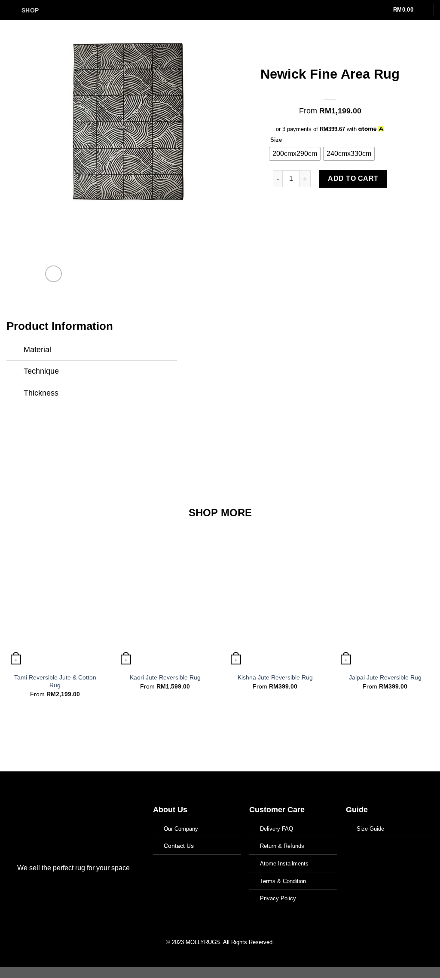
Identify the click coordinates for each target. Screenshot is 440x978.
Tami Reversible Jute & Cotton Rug (55, 681)
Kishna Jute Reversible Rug (275, 677)
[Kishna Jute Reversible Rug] (275, 597)
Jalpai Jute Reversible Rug (385, 677)
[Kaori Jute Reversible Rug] (165, 597)
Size (276, 140)
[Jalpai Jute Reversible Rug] (385, 597)
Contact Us (179, 845)
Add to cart (353, 178)
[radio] (294, 153)
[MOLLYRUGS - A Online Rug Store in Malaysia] (220, 10)
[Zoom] (53, 273)
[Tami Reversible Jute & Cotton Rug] (55, 597)
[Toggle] (14, 350)
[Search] (375, 10)
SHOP (30, 10)
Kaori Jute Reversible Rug (165, 677)
